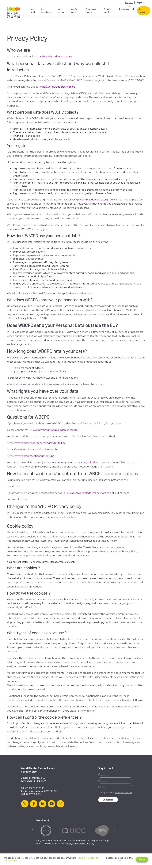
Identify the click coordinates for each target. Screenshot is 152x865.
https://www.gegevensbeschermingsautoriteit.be (36, 443)
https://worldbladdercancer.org (53, 56)
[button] (33, 829)
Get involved (142, 11)
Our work (33, 10)
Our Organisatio (87, 462)
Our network (61, 10)
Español (141, 2)
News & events (107, 10)
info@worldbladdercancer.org (80, 843)
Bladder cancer (74, 10)
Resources (124, 9)
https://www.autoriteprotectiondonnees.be (32, 449)
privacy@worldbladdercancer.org (88, 199)
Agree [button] (142, 859)
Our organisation (46, 10)
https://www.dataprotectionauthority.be (30, 456)
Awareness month (91, 10)
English (129, 2)
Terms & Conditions (123, 792)
